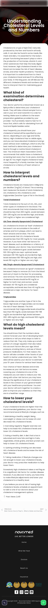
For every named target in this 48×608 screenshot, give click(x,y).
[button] (3, 3)
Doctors (24, 559)
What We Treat (24, 551)
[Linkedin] (31, 592)
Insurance (24, 577)
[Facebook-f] (16, 592)
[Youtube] (26, 592)
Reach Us (24, 568)
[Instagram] (21, 592)
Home (24, 542)
